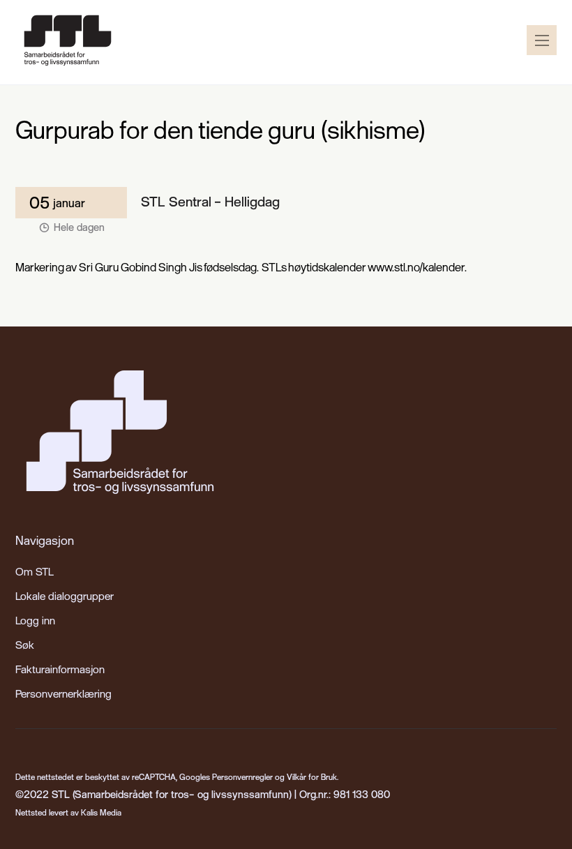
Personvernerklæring (63, 693)
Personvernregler (242, 777)
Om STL (34, 571)
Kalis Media (101, 812)
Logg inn (35, 620)
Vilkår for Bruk (312, 777)
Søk (24, 645)
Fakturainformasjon (60, 669)
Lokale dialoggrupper (64, 596)
